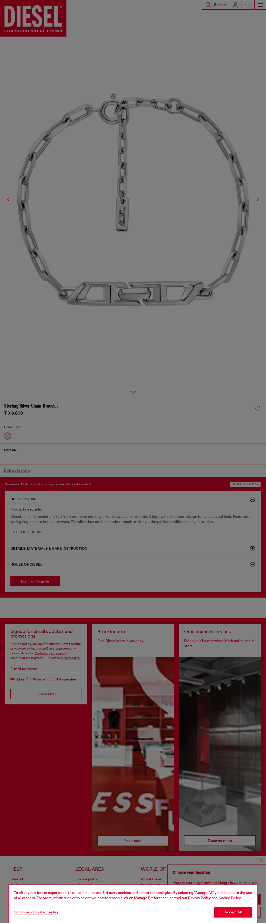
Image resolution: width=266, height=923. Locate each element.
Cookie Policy (229, 898)
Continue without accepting (36, 912)
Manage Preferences (151, 898)
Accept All (233, 912)
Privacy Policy (199, 898)
